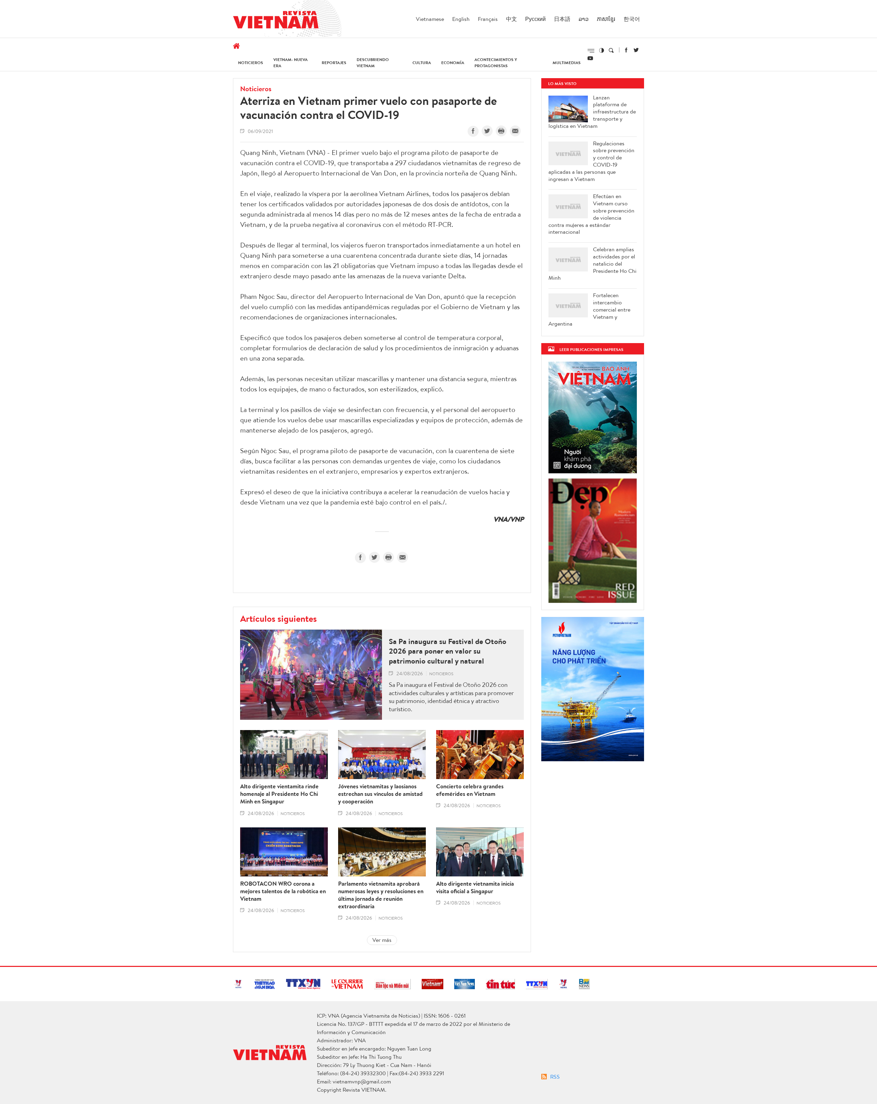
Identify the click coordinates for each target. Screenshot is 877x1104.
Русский (535, 19)
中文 (511, 19)
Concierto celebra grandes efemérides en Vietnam (470, 790)
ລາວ (584, 19)
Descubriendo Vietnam (373, 63)
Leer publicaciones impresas (591, 349)
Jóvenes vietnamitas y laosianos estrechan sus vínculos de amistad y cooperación (380, 793)
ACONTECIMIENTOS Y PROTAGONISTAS (495, 63)
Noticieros (250, 62)
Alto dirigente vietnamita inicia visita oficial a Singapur (475, 887)
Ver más (382, 940)
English (461, 19)
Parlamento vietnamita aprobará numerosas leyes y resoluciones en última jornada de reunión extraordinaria (380, 895)
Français (488, 19)
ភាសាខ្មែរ (606, 19)
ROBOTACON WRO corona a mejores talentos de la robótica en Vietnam (283, 891)
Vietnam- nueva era (290, 63)
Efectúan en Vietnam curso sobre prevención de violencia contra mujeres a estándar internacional (591, 214)
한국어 (631, 19)
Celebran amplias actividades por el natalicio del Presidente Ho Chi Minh (592, 263)
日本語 (562, 19)
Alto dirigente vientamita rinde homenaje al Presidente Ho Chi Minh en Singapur (279, 793)
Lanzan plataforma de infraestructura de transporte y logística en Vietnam (592, 112)
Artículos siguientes (278, 618)
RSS (555, 1076)
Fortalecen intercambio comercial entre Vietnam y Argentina (589, 309)
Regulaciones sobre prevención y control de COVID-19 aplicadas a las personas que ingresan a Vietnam (591, 161)
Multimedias (567, 62)
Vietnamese (430, 19)
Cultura (421, 62)
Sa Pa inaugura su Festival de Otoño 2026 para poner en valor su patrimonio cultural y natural (447, 651)
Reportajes (334, 62)
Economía (452, 62)
